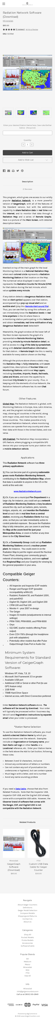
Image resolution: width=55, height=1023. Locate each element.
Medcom (27, 961)
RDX (27, 970)
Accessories (27, 943)
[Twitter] (17, 171)
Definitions (27, 907)
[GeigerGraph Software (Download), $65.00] (13, 843)
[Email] (8, 171)
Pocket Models (27, 937)
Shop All (27, 934)
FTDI (28, 973)
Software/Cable (27, 946)
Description (27, 181)
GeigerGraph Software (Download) (13, 867)
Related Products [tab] (27, 822)
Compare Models (27, 913)
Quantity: (28, 140)
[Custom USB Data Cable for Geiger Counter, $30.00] (38, 843)
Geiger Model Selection (27, 910)
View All (27, 976)
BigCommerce (32, 1014)
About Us (28, 922)
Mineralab (27, 967)
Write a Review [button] (32, 29)
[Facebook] (4, 171)
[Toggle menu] (3, 3)
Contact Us (27, 919)
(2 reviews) (20, 29)
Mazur (27, 964)
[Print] (13, 171)
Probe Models (28, 940)
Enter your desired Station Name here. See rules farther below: (27, 126)
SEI (27, 959)
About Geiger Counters (27, 905)
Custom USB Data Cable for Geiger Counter (38, 867)
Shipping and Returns (27, 916)
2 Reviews (27, 189)
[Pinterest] (22, 171)
